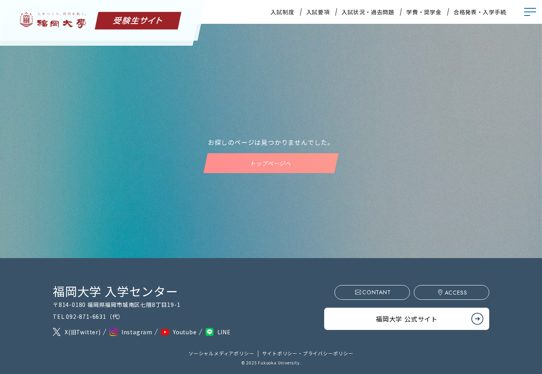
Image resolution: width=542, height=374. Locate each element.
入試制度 (282, 12)
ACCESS (456, 293)
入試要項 (318, 12)
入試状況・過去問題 (368, 12)
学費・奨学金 (424, 12)
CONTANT (376, 292)
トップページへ (271, 163)
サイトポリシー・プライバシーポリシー (308, 353)
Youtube (185, 332)
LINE (224, 332)
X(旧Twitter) (83, 332)
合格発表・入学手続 (480, 12)
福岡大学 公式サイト (407, 319)
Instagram (136, 332)
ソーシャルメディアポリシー (221, 353)
